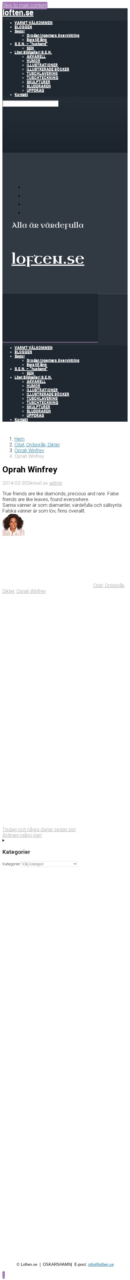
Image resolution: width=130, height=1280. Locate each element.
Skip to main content (25, 5)
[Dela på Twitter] (47, 638)
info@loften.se (101, 1264)
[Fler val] (47, 824)
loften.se (18, 12)
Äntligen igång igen (22, 835)
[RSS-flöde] (27, 187)
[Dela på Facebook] (47, 684)
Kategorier (11, 864)
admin (55, 483)
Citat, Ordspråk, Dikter (37, 445)
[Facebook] (27, 196)
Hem (19, 439)
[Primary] (50, 318)
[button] (3, 1274)
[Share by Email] (47, 777)
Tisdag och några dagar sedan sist (39, 829)
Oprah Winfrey (29, 450)
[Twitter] (27, 204)
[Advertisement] (65, 932)
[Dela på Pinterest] (47, 731)
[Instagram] (27, 213)
